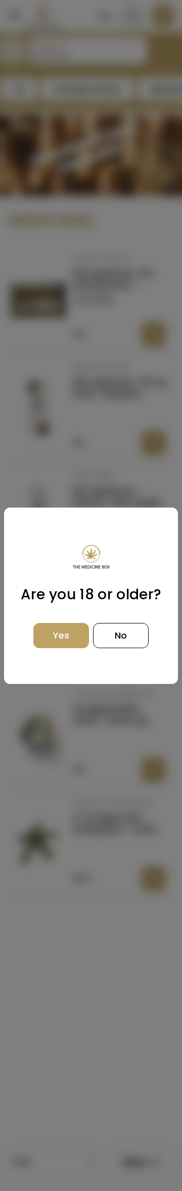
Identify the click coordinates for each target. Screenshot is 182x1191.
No (121, 635)
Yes (61, 635)
